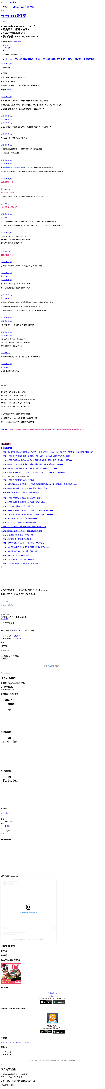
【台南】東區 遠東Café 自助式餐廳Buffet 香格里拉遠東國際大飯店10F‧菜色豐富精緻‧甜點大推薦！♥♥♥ (39, 484)
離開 (11, 1085)
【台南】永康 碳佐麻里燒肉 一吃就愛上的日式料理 (19, 551)
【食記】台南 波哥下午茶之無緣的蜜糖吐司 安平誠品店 (21, 563)
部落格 (7, 48)
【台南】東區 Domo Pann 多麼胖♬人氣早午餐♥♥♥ (19, 518)
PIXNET (37, 1060)
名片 (6, 50)
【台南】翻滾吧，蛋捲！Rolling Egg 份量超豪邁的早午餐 (21, 531)
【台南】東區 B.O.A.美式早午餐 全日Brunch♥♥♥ (18, 523)
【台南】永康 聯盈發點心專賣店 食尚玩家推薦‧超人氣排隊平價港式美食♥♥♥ (29, 468)
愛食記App (54, 996)
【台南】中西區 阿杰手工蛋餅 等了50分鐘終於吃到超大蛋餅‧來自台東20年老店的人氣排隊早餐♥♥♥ (37, 456)
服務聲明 (72, 1060)
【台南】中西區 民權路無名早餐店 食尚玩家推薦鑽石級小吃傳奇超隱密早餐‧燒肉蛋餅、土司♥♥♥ (36, 460)
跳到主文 (4, 21)
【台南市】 (18, 638)
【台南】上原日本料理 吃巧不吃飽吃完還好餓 (17, 559)
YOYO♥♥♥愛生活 (13, 16)
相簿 (6, 45)
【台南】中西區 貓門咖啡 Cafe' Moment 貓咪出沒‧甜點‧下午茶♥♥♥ (25, 488)
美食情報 (17, 41)
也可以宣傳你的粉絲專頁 (7, 605)
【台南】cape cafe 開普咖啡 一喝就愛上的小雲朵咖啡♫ (20, 492)
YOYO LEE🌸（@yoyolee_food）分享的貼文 (28, 939)
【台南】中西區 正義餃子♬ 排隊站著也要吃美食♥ (15, 476)
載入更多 (4, 646)
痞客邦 (16, 630)
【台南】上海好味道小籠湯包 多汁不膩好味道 (17, 506)
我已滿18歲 (5, 1085)
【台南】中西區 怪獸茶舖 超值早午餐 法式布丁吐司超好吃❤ (22, 498)
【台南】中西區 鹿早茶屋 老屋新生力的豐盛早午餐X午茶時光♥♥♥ (25, 502)
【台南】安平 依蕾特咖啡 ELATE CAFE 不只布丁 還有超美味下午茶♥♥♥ (27, 510)
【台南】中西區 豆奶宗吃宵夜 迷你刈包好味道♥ (18, 480)
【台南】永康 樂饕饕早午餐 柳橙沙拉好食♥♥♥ (17, 539)
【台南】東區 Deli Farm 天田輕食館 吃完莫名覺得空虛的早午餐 (23, 527)
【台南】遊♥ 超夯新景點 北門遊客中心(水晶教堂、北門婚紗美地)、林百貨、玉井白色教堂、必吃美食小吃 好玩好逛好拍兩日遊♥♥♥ (48, 452)
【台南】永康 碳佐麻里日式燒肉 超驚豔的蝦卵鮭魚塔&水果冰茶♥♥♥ (25, 547)
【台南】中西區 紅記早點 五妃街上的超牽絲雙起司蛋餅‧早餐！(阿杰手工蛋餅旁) (49, 59)
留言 (20, 630)
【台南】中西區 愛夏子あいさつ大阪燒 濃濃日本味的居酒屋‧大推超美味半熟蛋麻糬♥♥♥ (33, 472)
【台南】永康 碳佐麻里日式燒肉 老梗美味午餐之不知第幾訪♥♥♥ (24, 543)
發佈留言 (4, 658)
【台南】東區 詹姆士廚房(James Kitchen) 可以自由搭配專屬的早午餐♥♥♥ (27, 514)
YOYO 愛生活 (4, 601)
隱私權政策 (64, 1060)
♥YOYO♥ (4, 619)
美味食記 (17, 636)
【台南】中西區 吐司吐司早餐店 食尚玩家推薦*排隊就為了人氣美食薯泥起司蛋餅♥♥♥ (32, 464)
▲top (3, 642)
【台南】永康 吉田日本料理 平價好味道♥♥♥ (17, 555)
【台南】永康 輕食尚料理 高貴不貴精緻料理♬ (17, 535)
